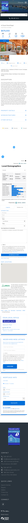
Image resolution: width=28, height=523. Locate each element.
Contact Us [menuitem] (4, 495)
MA (9, 310)
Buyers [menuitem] (3, 487)
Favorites (21, 2)
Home (2, 310)
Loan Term (5, 380)
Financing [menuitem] (4, 492)
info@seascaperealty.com (11, 459)
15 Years (12, 383)
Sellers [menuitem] (3, 490)
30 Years (6, 383)
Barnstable (13, 310)
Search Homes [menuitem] (5, 485)
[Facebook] (3, 504)
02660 (23, 310)
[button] (26, 14)
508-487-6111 (15, 18)
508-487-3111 (7, 327)
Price (4, 387)
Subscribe (10, 366)
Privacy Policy (15, 251)
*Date (3, 219)
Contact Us (8, 207)
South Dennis (18, 310)
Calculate (14, 403)
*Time (3, 223)
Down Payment (6, 391)
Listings (5, 310)
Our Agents (10, 330)
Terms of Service (4, 258)
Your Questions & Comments (8, 228)
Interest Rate (6, 396)
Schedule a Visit (20, 207)
